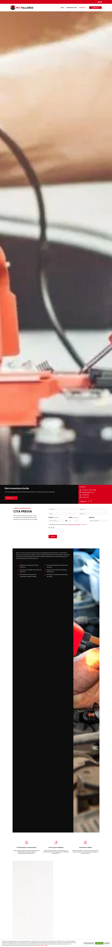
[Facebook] (98, 2)
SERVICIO (92, 517)
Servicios (82, 7)
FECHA (54, 517)
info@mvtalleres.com (88, 492)
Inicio (62, 7)
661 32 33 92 (85, 497)
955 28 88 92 (85, 494)
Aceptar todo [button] (99, 943)
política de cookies (42, 945)
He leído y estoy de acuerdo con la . (68, 524)
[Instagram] (101, 2)
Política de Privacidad (74, 524)
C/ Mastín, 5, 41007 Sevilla (89, 490)
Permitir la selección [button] (88, 943)
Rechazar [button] (107, 943)
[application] (86, 7)
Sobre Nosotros (71, 7)
